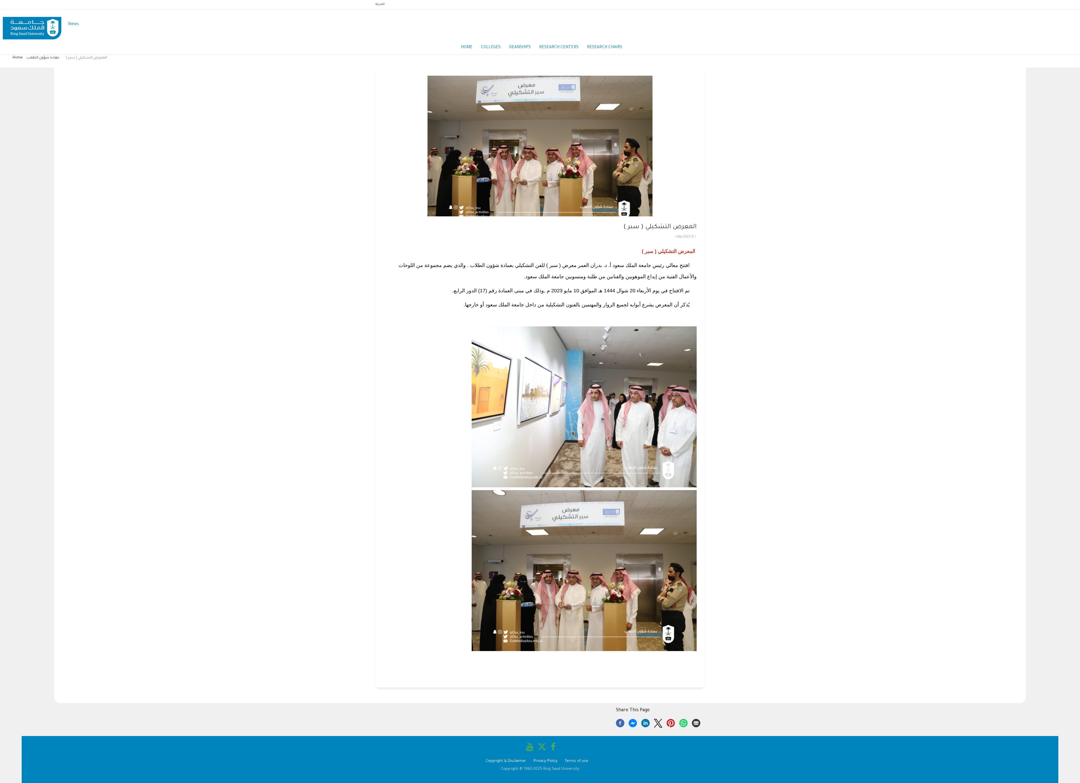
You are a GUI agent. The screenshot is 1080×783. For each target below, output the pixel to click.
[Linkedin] (645, 722)
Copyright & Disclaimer (506, 761)
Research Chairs (604, 47)
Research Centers (559, 47)
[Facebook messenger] (633, 722)
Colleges (491, 47)
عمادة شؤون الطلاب (42, 58)
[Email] (696, 722)
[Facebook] (620, 722)
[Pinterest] (671, 722)
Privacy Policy (545, 761)
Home (466, 47)
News (73, 24)
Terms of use (576, 761)
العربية (380, 4)
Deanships (520, 47)
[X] (658, 722)
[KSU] (32, 24)
